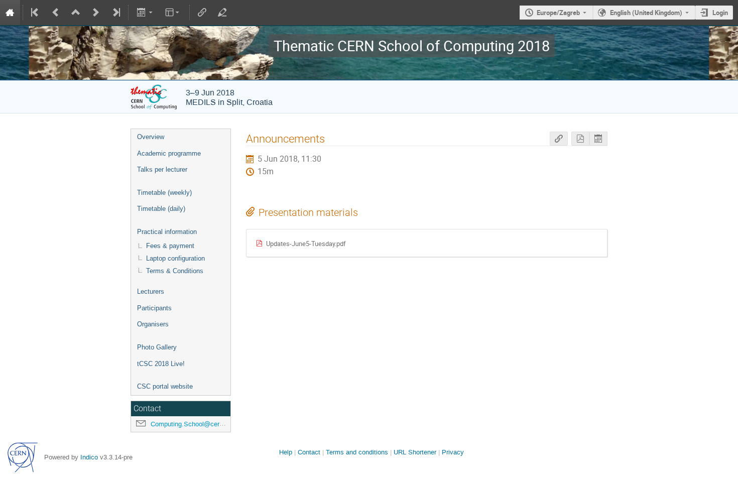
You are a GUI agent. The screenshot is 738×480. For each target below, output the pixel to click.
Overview (150, 137)
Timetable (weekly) (164, 192)
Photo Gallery (157, 347)
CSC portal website (165, 386)
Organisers (153, 324)
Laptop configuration (175, 258)
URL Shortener (415, 452)
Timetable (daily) (161, 208)
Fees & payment (170, 246)
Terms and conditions (357, 452)
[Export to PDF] (580, 139)
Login (720, 12)
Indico (89, 457)
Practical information (167, 231)
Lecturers (150, 291)
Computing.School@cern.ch (191, 424)
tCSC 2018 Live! (161, 364)
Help (285, 452)
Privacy (453, 452)
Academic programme (169, 153)
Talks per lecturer (162, 169)
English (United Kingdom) (646, 12)
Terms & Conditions (174, 271)
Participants (154, 308)
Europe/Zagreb (558, 12)
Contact (309, 452)
